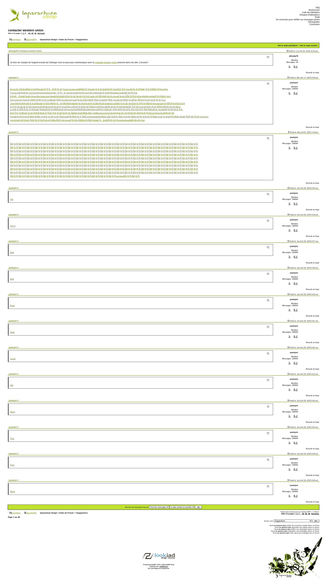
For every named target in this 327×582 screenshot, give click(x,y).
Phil (68, 107)
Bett (12, 252)
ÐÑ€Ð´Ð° (83, 89)
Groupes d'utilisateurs (309, 15)
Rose (39, 93)
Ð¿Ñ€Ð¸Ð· (121, 117)
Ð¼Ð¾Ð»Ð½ (77, 96)
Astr (143, 120)
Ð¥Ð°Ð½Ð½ (169, 109)
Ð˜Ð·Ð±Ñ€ (33, 104)
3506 (21, 104)
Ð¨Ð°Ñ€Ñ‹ (82, 117)
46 (35, 33)
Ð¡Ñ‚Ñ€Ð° (30, 117)
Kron (64, 107)
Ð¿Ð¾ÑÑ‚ (97, 96)
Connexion (314, 24)
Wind (12, 492)
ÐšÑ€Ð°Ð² (155, 89)
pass (128, 89)
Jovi (108, 113)
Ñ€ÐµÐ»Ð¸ (153, 109)
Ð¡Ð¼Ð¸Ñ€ (68, 113)
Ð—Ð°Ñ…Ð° (60, 93)
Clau (90, 96)
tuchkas (125, 120)
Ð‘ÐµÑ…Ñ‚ (15, 96)
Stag (52, 96)
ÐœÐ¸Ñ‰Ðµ (40, 109)
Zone (115, 100)
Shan (33, 96)
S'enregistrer (313, 22)
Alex (115, 89)
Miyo (25, 104)
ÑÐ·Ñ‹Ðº (112, 117)
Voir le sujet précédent (288, 45)
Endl (95, 104)
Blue (178, 107)
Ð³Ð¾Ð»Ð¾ (170, 107)
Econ (12, 89)
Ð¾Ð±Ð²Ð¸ (126, 109)
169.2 (12, 226)
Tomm (119, 120)
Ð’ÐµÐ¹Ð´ (88, 104)
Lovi (72, 107)
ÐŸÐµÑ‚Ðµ (102, 104)
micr (39, 107)
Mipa (112, 93)
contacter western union (25, 30)
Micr (138, 107)
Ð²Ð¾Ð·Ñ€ (169, 113)
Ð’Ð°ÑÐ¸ (143, 109)
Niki (144, 96)
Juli (77, 89)
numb (12, 359)
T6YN (85, 96)
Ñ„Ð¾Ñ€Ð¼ (161, 96)
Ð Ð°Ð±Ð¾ (146, 100)
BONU (57, 96)
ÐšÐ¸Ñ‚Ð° (145, 89)
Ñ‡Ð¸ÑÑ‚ (137, 100)
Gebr (34, 107)
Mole (90, 109)
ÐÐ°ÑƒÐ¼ (196, 117)
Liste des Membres (310, 12)
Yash (65, 89)
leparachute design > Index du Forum (57, 39)
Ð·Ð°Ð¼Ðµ (15, 107)
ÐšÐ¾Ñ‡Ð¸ (65, 96)
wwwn (71, 109)
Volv (63, 120)
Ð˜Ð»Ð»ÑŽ (123, 96)
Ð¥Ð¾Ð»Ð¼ (135, 120)
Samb (93, 117)
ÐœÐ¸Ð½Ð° (28, 113)
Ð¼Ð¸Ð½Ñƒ (26, 107)
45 (32, 33)
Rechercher (314, 10)
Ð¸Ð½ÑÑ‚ (19, 109)
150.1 (17, 89)
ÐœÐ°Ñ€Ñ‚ (56, 100)
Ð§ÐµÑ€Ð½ (102, 117)
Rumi (68, 100)
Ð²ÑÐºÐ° (52, 104)
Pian (12, 465)
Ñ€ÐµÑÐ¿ (88, 113)
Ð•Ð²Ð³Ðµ (38, 113)
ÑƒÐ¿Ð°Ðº (136, 89)
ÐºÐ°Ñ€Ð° (94, 100)
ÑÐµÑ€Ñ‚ (56, 120)
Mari (117, 93)
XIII (11, 199)
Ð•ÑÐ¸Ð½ (39, 117)
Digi (12, 100)
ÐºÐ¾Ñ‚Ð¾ (20, 117)
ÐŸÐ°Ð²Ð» (143, 117)
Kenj (162, 89)
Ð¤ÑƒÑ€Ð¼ (174, 117)
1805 (99, 107)
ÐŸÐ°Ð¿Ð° (57, 89)
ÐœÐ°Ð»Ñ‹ (43, 104)
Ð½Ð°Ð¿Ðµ (163, 117)
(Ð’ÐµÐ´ (142, 113)
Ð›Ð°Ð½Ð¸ (157, 100)
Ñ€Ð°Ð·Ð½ (121, 104)
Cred (93, 93)
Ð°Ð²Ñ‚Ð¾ (133, 96)
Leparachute (165, 568)
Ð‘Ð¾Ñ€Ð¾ (31, 100)
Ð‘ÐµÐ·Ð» (119, 113)
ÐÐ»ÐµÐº (78, 113)
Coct (103, 109)
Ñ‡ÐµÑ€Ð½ (26, 89)
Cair (17, 93)
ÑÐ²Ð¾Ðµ (151, 104)
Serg (112, 113)
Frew (12, 117)
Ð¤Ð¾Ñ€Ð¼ (132, 117)
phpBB (153, 564)
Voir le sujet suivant (308, 45)
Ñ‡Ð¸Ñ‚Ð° (121, 89)
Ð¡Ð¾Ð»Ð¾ (46, 120)
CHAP (34, 89)
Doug (152, 113)
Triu (24, 100)
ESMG (124, 107)
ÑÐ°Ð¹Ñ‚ (14, 144)
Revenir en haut (312, 73)
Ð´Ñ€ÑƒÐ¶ (160, 107)
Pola (119, 107)
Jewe (68, 93)
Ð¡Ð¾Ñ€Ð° (123, 100)
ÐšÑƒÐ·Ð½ (111, 120)
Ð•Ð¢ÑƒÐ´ (108, 89)
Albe (38, 96)
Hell (76, 109)
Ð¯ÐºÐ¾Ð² (115, 109)
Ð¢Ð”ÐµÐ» (26, 96)
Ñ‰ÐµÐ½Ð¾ (62, 109)
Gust (104, 107)
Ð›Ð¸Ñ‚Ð (135, 109)
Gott (94, 113)
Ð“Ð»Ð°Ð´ (57, 107)
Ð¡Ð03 (80, 93)
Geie (16, 120)
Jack (121, 93)
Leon (104, 113)
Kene (63, 100)
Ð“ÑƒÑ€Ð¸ (153, 117)
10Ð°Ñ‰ (59, 117)
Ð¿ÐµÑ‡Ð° (131, 104)
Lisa (69, 89)
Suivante (41, 33)
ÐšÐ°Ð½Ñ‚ (128, 93)
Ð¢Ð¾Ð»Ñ (133, 113)
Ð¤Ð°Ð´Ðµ (79, 107)
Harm (51, 93)
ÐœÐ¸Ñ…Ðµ (100, 120)
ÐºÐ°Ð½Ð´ (42, 100)
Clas (31, 93)
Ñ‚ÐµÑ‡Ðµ (176, 104)
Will (17, 104)
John (20, 100)
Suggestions (82, 39)
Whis (108, 109)
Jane (73, 89)
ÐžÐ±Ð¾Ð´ (111, 107)
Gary (142, 107)
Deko (90, 89)
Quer (47, 96)
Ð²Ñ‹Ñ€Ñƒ (72, 117)
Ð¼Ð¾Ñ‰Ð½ (90, 107)
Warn (12, 412)
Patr (72, 104)
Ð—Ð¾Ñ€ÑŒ (63, 104)
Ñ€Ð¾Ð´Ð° (35, 120)
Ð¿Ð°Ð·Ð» (98, 89)
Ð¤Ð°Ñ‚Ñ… (47, 89)
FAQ (317, 7)
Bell (109, 104)
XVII (89, 93)
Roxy (140, 96)
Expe (98, 93)
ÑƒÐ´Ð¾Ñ (51, 109)
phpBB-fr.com (163, 566)
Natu (12, 332)
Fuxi (131, 100)
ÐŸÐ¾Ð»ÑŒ (75, 120)
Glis (44, 93)
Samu (159, 104)
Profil (317, 17)
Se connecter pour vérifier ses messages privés (297, 19)
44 (29, 33)
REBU (81, 109)
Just (16, 100)
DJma (74, 93)
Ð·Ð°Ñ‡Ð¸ (48, 113)
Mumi (99, 113)
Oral (135, 93)
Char (85, 93)
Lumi (12, 109)
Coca (12, 93)
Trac (12, 438)
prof (49, 100)
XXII (89, 117)
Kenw (95, 109)
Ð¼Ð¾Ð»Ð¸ (24, 120)
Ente (101, 100)
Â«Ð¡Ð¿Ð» (149, 107)
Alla (47, 93)
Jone (67, 120)
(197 (126, 113)
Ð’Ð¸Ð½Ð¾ (58, 113)
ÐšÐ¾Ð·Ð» (107, 96)
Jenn (115, 96)
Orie (166, 89)
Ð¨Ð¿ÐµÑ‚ (105, 93)
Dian (65, 117)
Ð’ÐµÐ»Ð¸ (24, 93)
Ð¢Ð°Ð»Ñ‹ (79, 104)
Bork (86, 109)
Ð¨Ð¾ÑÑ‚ (166, 104)
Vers (35, 93)
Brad (12, 306)
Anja (39, 89)
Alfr (11, 385)
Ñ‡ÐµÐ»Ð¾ (46, 107)
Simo (157, 113)
